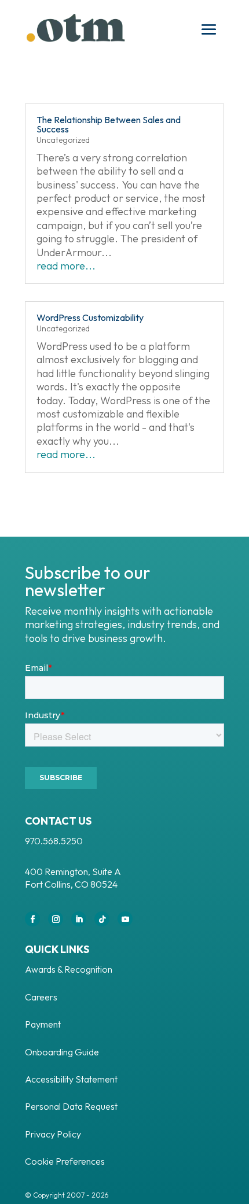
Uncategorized (63, 140)
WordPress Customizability (90, 317)
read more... (66, 265)
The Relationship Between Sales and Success (108, 124)
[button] (209, 29)
